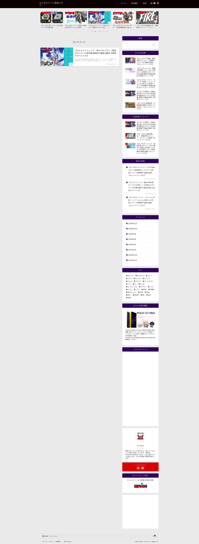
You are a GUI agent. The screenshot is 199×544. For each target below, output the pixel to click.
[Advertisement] (140, 389)
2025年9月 (132, 234)
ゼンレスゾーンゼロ (132, 286)
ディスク (151, 286)
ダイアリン (143, 286)
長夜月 (149, 295)
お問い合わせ (67, 541)
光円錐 (144, 289)
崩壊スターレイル (132, 292)
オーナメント (147, 278)
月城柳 (147, 292)
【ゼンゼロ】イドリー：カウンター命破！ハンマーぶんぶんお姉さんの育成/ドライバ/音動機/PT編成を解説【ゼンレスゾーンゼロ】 (141, 201)
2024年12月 (132, 255)
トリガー (130, 289)
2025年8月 (132, 239)
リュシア (137, 289)
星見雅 (141, 292)
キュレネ (130, 281)
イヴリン (130, 278)
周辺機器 (134, 3)
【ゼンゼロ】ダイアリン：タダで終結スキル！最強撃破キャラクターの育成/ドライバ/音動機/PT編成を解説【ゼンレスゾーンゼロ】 (141, 171)
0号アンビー (130, 275)
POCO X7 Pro (140, 275)
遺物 (143, 295)
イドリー (149, 275)
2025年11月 (132, 223)
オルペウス (138, 278)
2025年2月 (132, 250)
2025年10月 (132, 229)
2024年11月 (132, 260)
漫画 (144, 3)
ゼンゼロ (142, 284)
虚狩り (129, 295)
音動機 (129, 297)
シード (129, 284)
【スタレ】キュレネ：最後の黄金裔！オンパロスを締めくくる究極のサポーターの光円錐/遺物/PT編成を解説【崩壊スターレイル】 (141, 186)
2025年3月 (132, 244)
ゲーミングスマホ (148, 281)
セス (135, 284)
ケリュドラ (138, 281)
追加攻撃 (136, 295)
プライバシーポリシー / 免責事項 (51, 541)
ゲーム (123, 3)
